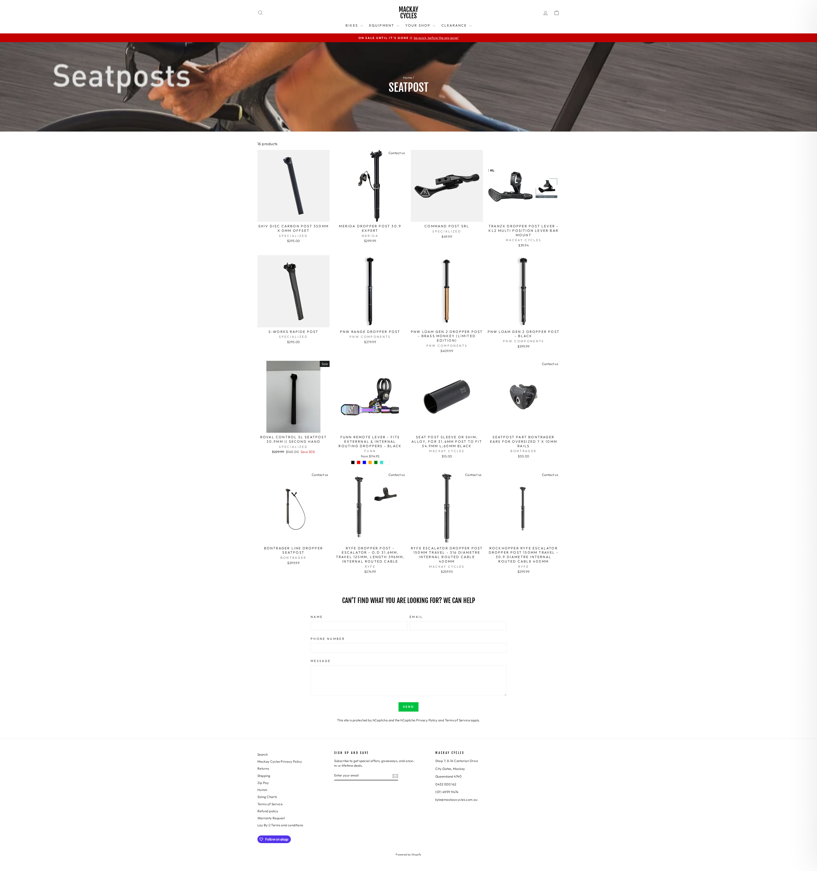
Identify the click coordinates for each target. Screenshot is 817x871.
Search (262, 754)
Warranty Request (271, 818)
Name (317, 617)
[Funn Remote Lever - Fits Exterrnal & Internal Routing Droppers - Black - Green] (376, 462)
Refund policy (267, 811)
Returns (263, 768)
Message (321, 661)
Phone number (328, 639)
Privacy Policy (426, 720)
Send (408, 707)
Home (407, 78)
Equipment (382, 25)
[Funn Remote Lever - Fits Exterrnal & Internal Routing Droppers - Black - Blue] (364, 462)
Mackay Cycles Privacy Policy (279, 761)
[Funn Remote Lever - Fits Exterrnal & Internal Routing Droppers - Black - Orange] (370, 462)
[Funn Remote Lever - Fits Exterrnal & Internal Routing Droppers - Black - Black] (353, 462)
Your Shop (418, 25)
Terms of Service (457, 720)
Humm (262, 790)
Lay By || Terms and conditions (280, 825)
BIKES (352, 25)
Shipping (263, 776)
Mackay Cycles (408, 13)
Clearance (454, 25)
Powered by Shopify (408, 854)
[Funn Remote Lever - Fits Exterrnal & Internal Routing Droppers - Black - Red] (359, 462)
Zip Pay (263, 783)
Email (416, 617)
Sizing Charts (267, 797)
